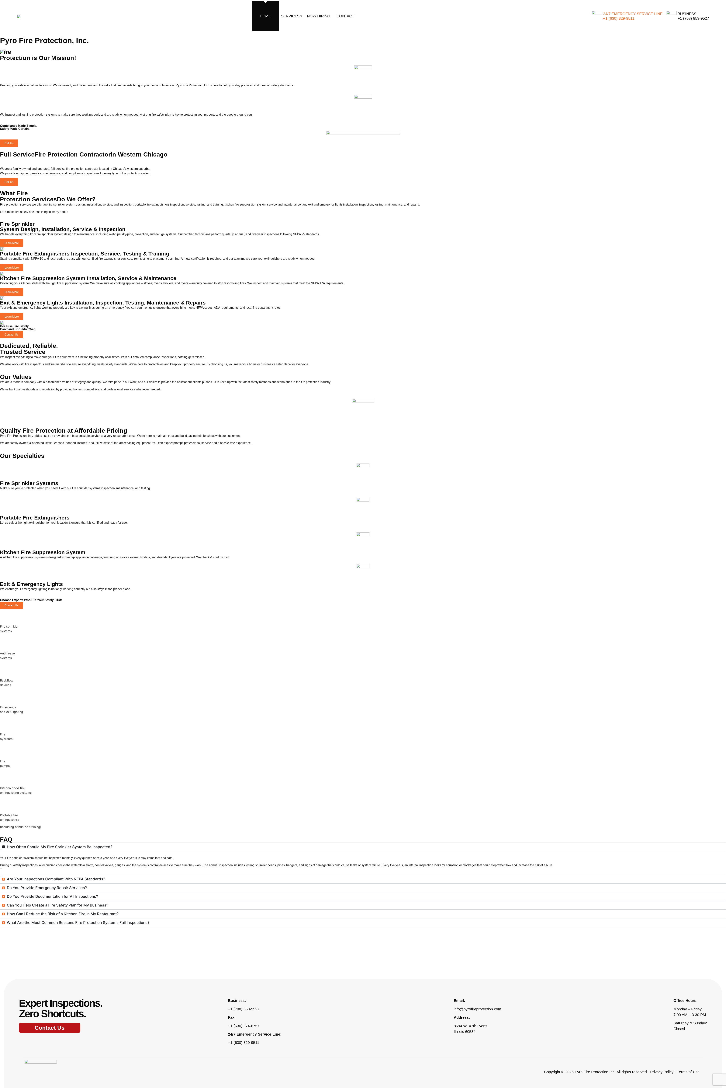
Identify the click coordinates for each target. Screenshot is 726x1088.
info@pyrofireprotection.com (477, 1009)
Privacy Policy (661, 1072)
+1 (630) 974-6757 (243, 1026)
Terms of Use (688, 1072)
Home (265, 16)
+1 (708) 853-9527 (243, 1009)
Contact (345, 16)
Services (290, 16)
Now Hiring (318, 16)
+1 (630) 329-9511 (243, 1042)
